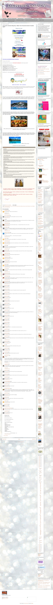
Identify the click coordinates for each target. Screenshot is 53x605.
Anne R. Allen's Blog (40, 267)
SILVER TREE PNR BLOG (28, 18)
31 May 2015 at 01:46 (7, 236)
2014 (39, 544)
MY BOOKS (35, 18)
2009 (39, 550)
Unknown (6, 238)
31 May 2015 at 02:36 (7, 240)
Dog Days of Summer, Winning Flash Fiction (40, 223)
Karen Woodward (39, 300)
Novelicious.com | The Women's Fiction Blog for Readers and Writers (40, 328)
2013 (39, 545)
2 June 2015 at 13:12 (7, 379)
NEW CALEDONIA (40, 208)
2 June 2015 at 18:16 (7, 395)
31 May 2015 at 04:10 (7, 248)
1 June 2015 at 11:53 (7, 339)
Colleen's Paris (40, 367)
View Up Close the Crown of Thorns (40, 369)
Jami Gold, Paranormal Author (39, 273)
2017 (39, 464)
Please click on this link (16, 189)
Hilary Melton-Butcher (7, 388)
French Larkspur (39, 431)
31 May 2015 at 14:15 (7, 271)
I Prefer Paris (40, 372)
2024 (39, 456)
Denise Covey (6, 285)
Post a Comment (6, 435)
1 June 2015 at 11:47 (7, 305)
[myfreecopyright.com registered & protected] (40, 228)
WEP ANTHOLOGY (20, 18)
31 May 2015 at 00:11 (7, 225)
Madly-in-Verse (41, 159)
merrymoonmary (26, 603)
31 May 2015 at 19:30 (7, 279)
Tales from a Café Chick (40, 415)
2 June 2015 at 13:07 (7, 372)
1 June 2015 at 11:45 (7, 294)
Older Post (33, 439)
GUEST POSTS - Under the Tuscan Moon (8, 21)
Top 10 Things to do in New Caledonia (9, 147)
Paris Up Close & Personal (40, 424)
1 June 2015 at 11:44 (7, 287)
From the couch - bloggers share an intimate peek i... (40, 520)
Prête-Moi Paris (39, 385)
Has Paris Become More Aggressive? (40, 387)
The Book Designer (39, 287)
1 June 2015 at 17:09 (7, 350)
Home (19, 439)
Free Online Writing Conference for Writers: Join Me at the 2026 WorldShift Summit (40, 247)
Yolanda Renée (6, 223)
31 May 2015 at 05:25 (7, 255)
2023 (39, 457)
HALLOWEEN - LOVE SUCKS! (40, 196)
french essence (39, 378)
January (41, 542)
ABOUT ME (4, 18)
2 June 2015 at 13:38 (7, 383)
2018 (39, 463)
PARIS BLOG (40, 18)
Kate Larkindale (7, 276)
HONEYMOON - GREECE (40, 198)
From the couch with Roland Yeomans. (40, 510)
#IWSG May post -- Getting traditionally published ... (40, 530)
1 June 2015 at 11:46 (7, 298)
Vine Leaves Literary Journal (40, 216)
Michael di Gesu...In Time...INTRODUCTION (44, 585)
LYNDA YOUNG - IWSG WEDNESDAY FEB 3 (44, 582)
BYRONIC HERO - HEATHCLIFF (40, 190)
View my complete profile (44, 37)
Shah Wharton (6, 210)
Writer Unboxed (41, 165)
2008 (39, 551)
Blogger (32, 603)
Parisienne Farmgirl (39, 363)
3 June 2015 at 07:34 (7, 406)
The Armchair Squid (41, 174)
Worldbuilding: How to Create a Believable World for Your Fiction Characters (40, 282)
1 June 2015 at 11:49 (7, 313)
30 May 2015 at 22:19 (7, 217)
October (41, 472)
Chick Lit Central (41, 168)
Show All (49, 185)
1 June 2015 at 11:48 (7, 309)
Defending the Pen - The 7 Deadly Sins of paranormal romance (43, 580)
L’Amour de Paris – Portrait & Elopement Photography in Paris (40, 426)
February (40, 540)
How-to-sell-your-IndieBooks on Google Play (44, 71)
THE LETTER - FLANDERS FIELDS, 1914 (40, 202)
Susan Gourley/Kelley (7, 381)
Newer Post (4, 439)
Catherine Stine (6, 253)
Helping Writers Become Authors (39, 243)
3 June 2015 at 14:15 (7, 410)
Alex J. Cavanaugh (7, 215)
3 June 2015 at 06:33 (7, 399)
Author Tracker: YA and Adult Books (39, 317)
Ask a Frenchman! (40, 399)
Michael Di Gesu (7, 355)
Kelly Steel (6, 397)
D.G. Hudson (6, 227)
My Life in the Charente (40, 439)
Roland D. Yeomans (7, 232)
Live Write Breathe (39, 309)
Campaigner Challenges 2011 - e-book (40, 219)
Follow (46, 189)
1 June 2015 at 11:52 (7, 331)
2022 (39, 458)
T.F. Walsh (6, 268)
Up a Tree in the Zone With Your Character (40, 269)
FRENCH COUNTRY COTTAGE (39, 407)
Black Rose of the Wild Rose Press (40, 334)
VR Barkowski (6, 364)
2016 (39, 465)
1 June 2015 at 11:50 (7, 317)
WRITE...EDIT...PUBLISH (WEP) (12, 18)
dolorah (6, 245)
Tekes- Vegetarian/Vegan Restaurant (40, 374)
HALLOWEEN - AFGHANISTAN (40, 194)
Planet (42, 567)
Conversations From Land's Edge (40, 221)
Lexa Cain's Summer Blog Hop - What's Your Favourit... (40, 488)
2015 (39, 466)
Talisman (43, 160)
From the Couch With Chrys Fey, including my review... (40, 501)
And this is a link (7, 194)
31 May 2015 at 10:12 (7, 262)
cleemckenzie (6, 260)
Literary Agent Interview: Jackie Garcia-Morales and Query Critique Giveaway (45, 181)
